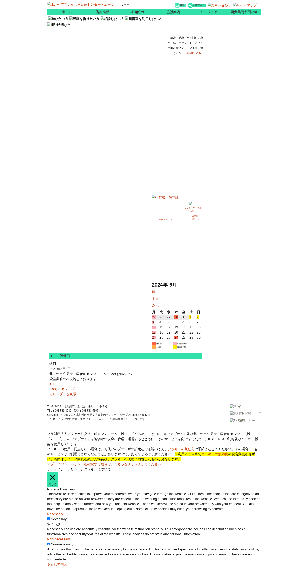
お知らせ (136, 12)
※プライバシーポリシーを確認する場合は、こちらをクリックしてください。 (105, 464)
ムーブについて (207, 12)
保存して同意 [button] (57, 564)
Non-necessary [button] (58, 539)
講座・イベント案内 (100, 12)
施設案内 (172, 12)
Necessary (59, 519)
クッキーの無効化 (181, 449)
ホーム (65, 12)
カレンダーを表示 (62, 394)
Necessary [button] (55, 514)
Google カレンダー (63, 389)
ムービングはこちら (165, 219)
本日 (155, 298)
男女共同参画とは (243, 12)
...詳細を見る (193, 53)
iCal (52, 384)
